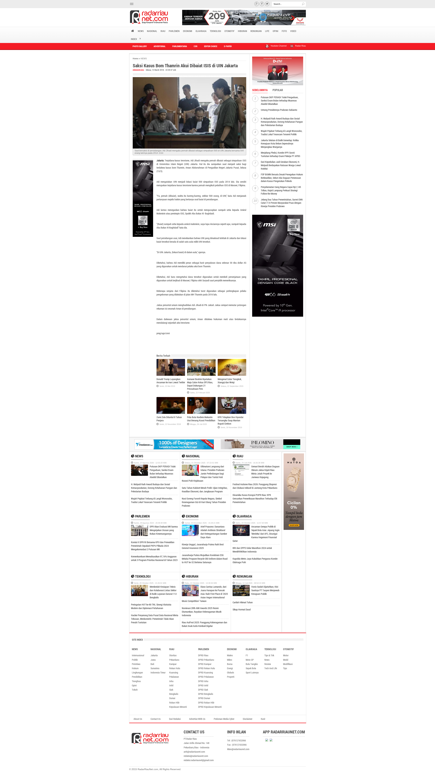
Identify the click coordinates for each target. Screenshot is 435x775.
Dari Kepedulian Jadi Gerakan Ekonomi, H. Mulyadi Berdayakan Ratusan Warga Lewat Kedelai (281, 165)
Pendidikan (137, 676)
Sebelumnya (260, 90)
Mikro (229, 659)
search (303, 4)
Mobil (285, 659)
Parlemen (142, 516)
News (138, 456)
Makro (230, 655)
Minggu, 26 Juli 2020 (198, 424)
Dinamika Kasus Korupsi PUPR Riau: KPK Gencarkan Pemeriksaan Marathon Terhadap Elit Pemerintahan (255, 498)
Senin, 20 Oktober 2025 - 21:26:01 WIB (150, 583)
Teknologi (142, 576)
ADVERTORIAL (160, 46)
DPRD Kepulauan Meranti (210, 706)
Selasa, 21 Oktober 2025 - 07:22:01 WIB (201, 463)
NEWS (141, 31)
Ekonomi (191, 516)
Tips (285, 668)
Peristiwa (136, 664)
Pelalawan (174, 676)
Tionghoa (136, 681)
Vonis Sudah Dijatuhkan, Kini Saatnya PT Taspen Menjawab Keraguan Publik (265, 590)
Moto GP (250, 659)
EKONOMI (187, 31)
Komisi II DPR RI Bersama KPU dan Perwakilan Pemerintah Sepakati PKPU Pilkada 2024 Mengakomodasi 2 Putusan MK (152, 546)
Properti (230, 676)
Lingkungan (137, 672)
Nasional (192, 456)
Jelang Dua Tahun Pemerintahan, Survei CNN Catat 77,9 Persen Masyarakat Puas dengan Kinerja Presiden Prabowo (282, 203)
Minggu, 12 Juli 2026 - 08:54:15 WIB (250, 583)
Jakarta (154, 655)
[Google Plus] (256, 4)
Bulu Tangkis (252, 664)
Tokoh (135, 689)
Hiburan (191, 576)
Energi (230, 668)
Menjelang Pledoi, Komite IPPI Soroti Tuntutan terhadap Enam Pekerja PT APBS (280, 154)
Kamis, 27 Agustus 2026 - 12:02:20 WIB (150, 463)
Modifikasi (288, 664)
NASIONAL (152, 31)
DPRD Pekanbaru (206, 659)
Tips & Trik (269, 655)
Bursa (229, 664)
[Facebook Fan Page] (262, 4)
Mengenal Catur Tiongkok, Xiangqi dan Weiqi (230, 380)
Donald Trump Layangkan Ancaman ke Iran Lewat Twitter (170, 380)
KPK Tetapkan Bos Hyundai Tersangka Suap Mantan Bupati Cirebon (230, 420)
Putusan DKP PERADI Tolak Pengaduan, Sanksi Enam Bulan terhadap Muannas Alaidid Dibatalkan (279, 100)
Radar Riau (300, 46)
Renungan (244, 576)
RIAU (163, 31)
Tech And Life (270, 668)
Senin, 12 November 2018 (170, 424)
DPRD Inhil (203, 685)
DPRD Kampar (204, 664)
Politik (135, 659)
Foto (284, 31)
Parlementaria (179, 46)
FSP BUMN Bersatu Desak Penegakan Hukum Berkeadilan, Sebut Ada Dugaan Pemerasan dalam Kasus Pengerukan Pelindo (282, 178)
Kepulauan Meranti (178, 706)
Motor (286, 655)
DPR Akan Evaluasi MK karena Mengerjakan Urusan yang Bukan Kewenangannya (164, 530)
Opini (134, 685)
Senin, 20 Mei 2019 (167, 386)
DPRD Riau (203, 655)
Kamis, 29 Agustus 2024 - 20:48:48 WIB (150, 523)
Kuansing (173, 672)
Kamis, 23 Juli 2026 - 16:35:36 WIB (250, 463)
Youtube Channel (279, 46)
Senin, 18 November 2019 (231, 427)
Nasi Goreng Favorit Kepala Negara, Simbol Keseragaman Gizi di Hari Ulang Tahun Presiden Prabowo (204, 502)
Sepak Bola (251, 668)
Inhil (171, 685)
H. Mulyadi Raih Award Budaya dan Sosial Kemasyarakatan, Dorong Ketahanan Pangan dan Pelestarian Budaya (282, 122)
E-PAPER (228, 46)
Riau (239, 456)
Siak (171, 689)
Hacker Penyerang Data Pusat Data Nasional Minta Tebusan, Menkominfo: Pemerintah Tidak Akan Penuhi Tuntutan (154, 619)
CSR (195, 46)
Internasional (138, 655)
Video (293, 31)
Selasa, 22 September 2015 (232, 386)
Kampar (173, 664)
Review (267, 664)
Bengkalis (173, 693)
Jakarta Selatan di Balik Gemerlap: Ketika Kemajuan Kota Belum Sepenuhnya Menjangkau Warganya (280, 143)
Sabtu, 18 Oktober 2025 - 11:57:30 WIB (252, 523)
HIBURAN (242, 31)
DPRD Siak (203, 689)
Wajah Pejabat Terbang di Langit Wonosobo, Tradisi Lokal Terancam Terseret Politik (281, 132)
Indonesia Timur (158, 672)
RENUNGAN (256, 31)
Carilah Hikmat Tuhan (243, 602)
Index (134, 39)
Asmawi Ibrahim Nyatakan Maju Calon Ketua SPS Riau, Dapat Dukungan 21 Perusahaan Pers (200, 383)
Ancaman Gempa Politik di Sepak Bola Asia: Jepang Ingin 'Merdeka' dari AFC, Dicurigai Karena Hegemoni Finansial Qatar (256, 533)
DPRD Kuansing (205, 672)
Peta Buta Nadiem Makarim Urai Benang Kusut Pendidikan (201, 419)
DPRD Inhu (203, 681)
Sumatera (155, 668)
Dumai (172, 698)
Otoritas (173, 655)
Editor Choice (210, 46)
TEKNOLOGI (215, 31)
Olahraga (244, 516)
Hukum (135, 668)
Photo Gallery (140, 46)
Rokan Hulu (174, 668)
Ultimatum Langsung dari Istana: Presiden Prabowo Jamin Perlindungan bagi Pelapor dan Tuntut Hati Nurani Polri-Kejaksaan (203, 473)
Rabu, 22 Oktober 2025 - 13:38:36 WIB (201, 583)
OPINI (275, 31)
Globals (230, 672)
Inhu (171, 681)
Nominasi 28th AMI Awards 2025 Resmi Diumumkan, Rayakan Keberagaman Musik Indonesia (201, 611)
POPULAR (278, 90)
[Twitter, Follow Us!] (267, 4)
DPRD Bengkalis (205, 693)
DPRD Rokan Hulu (206, 668)
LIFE (267, 31)
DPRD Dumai (204, 698)
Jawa (153, 659)
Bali (152, 664)
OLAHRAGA (201, 31)
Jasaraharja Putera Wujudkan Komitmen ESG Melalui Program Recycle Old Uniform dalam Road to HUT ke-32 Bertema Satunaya (205, 558)
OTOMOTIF (229, 31)
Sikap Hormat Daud (242, 609)
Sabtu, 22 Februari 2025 (200, 393)
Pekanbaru (174, 659)
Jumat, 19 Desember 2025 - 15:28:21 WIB (202, 523)
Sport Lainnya (252, 672)
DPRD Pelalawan (206, 676)
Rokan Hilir (174, 702)
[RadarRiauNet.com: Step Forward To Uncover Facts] (153, 17)
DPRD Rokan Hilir (206, 702)
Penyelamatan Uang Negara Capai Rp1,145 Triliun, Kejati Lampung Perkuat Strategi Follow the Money (281, 190)
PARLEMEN (174, 31)
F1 (247, 655)
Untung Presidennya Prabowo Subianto (279, 109)
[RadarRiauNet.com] (156, 736)
